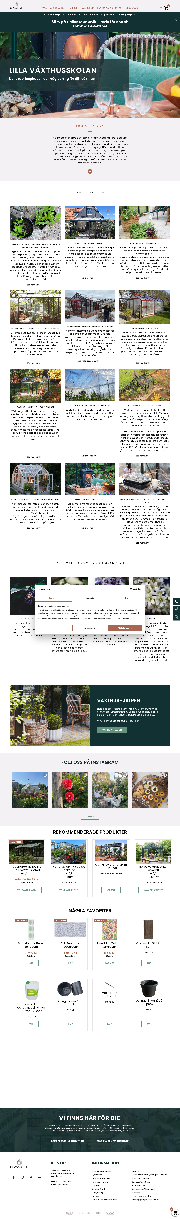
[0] (166, 9)
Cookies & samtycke (101, 1178)
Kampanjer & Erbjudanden (143, 1189)
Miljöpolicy (136, 1171)
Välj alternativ (26, 889)
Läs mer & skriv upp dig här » (121, 14)
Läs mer (111, 889)
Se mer (90, 816)
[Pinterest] (31, 1177)
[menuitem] (54, 9)
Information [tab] (90, 598)
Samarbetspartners (141, 1182)
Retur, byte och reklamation (104, 1199)
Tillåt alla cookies (125, 628)
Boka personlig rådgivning (68, 1141)
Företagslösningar (100, 1182)
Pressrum (136, 1192)
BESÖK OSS (132, 7)
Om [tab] (126, 598)
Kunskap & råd (98, 1189)
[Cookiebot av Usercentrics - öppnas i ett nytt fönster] (131, 590)
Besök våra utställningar (113, 1141)
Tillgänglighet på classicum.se (145, 1199)
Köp (31, 963)
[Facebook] (14, 1177)
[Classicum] (16, 5)
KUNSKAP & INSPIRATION (109, 7)
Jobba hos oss (138, 1185)
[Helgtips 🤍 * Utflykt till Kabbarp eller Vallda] (150, 790)
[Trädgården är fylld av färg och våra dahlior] (70, 790)
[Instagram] (22, 1177)
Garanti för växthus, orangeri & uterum (149, 1174)
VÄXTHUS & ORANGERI (54, 7)
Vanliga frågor (112, 729)
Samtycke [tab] (53, 598)
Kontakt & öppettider (101, 1171)
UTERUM (74, 7)
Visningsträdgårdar (140, 1178)
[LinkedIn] (39, 1177)
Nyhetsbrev (97, 1174)
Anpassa (88, 628)
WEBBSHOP (88, 7)
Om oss (95, 1196)
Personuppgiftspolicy (141, 1196)
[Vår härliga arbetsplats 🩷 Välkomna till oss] (30, 790)
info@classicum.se (59, 1184)
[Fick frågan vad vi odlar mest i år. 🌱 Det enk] (110, 790)
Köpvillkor (96, 1185)
